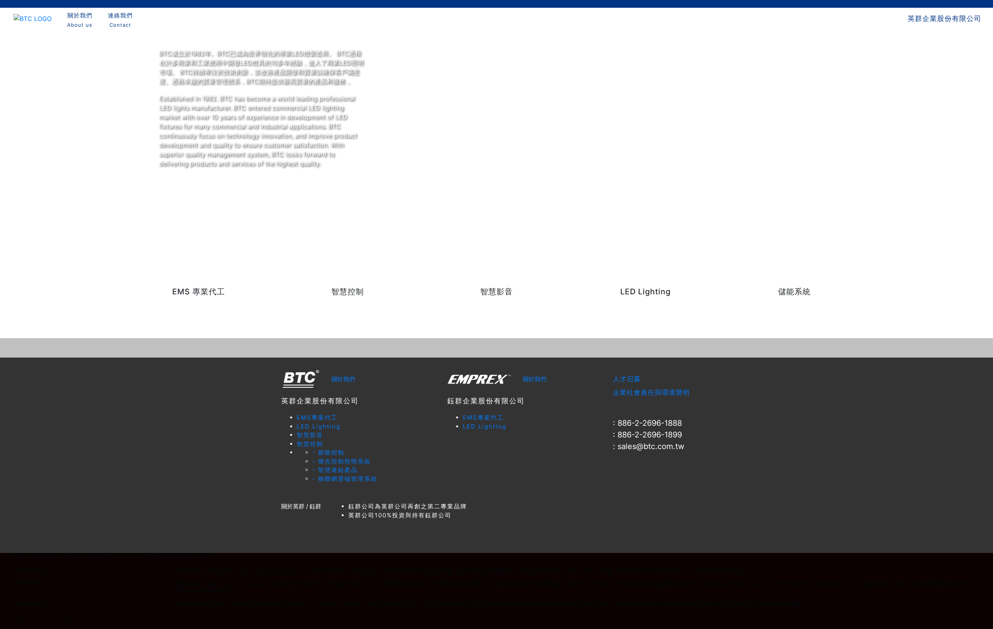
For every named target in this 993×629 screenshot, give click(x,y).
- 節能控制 (328, 452)
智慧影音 (310, 435)
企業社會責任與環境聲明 (651, 392)
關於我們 (343, 379)
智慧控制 (310, 444)
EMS (64, 618)
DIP (41, 618)
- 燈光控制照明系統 (341, 461)
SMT (18, 618)
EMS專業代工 (317, 417)
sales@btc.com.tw (651, 446)
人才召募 (627, 379)
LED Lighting (319, 426)
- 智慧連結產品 (335, 469)
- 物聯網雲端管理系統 (344, 478)
